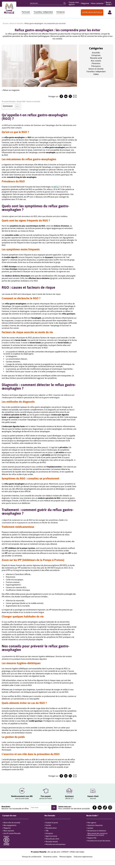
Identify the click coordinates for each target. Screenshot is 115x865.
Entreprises (96, 55)
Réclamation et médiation (96, 831)
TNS (47, 831)
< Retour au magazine (10, 90)
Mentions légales (66, 857)
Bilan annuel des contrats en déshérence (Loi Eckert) (97, 834)
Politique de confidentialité (31, 857)
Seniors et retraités (16, 23)
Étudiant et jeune (52, 823)
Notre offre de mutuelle (12, 823)
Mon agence (91, 823)
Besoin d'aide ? (109, 3)
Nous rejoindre (9, 831)
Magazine (85, 3)
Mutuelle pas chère (52, 839)
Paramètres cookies (50, 857)
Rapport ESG (91, 838)
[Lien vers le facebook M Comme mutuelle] (95, 808)
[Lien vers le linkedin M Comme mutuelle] (100, 808)
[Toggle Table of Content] (16, 106)
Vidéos (96, 74)
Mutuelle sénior (51, 828)
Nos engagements (10, 825)
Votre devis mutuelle (92, 12)
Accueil (5, 23)
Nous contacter (97, 3)
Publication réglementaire (83, 857)
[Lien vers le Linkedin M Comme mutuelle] (65, 97)
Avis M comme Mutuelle (12, 833)
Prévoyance (96, 66)
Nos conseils (96, 61)
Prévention (96, 63)
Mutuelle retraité (52, 842)
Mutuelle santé (96, 58)
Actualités (96, 53)
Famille (48, 825)
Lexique (90, 828)
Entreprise (60, 12)
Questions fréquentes (95, 825)
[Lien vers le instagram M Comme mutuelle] (110, 808)
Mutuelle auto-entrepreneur (55, 844)
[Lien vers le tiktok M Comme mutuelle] (105, 808)
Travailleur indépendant (43, 12)
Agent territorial (51, 836)
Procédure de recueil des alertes (98, 841)
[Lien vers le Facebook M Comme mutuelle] (61, 97)
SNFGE (56, 187)
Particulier (26, 12)
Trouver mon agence (74, 3)
